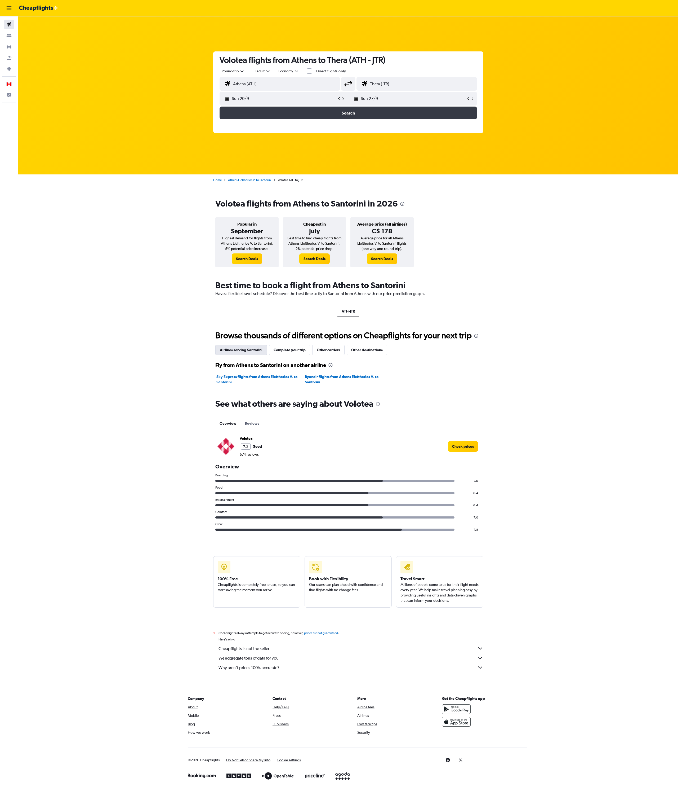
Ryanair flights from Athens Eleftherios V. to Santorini (341, 379)
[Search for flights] (9, 24)
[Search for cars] (9, 46)
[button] (9, 8)
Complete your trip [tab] (290, 350)
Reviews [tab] (252, 423)
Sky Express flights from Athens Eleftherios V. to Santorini (256, 379)
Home (217, 180)
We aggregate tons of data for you (248, 658)
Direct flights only (331, 71)
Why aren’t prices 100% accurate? (248, 667)
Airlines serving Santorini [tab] (241, 350)
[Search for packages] (9, 57)
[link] (247, 258)
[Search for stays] (9, 35)
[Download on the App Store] (456, 722)
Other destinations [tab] (367, 350)
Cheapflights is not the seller (243, 648)
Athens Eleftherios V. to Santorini (249, 180)
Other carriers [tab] (328, 350)
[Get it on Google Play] (456, 709)
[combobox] (233, 71)
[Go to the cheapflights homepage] (38, 8)
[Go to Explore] (9, 69)
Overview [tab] (228, 423)
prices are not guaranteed (321, 633)
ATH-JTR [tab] (348, 311)
